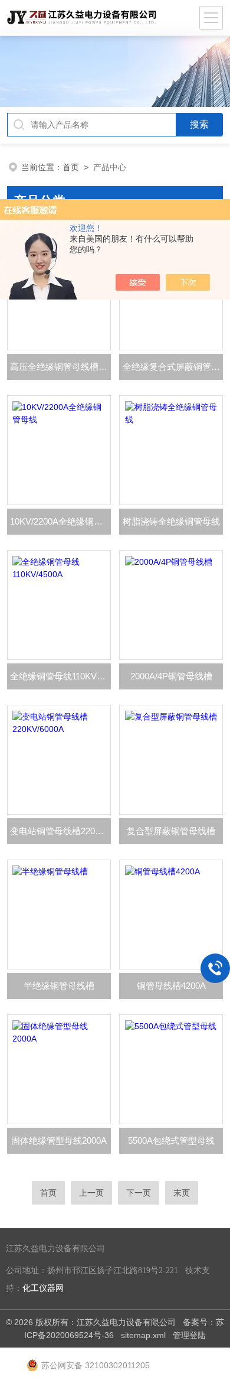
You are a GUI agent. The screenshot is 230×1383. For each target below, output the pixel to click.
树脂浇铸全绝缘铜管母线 (171, 521)
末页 (181, 1192)
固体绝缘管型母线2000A (59, 1140)
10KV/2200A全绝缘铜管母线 (60, 521)
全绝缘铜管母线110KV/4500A (60, 676)
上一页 (91, 1192)
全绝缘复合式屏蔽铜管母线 (173, 367)
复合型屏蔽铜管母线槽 (171, 831)
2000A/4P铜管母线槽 (171, 676)
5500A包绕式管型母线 (171, 1140)
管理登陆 (189, 1335)
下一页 (138, 1192)
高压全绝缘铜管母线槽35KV (60, 367)
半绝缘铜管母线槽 (59, 986)
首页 (71, 167)
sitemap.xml (143, 1335)
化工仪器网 (43, 1288)
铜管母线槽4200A (171, 986)
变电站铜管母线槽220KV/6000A (60, 831)
